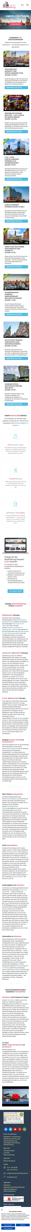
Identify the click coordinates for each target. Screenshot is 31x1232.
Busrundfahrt (15, 969)
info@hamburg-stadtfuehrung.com (17, 1173)
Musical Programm (9, 1161)
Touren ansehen (15, 24)
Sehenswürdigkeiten (11, 799)
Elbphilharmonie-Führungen (12, 1139)
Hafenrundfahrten (12, 852)
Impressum (7, 1185)
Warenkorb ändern (9, 1151)
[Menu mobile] (27, 5)
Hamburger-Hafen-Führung (12, 1143)
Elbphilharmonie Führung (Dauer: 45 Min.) (14, 206)
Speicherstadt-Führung (10, 1141)
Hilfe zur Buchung (9, 1155)
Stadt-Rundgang (11, 748)
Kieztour (4, 731)
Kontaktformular (11, 1177)
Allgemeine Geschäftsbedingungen (14, 1187)
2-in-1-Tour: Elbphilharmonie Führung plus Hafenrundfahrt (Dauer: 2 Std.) (12, 161)
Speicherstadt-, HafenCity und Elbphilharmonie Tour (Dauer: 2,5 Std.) (14, 72)
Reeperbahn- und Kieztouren (12, 1137)
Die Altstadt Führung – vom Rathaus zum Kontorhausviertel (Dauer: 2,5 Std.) (14, 343)
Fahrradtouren (11, 1000)
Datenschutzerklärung (10, 1189)
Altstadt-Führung (9, 1145)
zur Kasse (6, 1153)
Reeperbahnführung (18, 718)
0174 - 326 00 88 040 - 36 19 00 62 (12, 1169)
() (23, 5)
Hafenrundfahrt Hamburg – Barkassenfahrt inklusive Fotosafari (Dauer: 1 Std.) (13, 296)
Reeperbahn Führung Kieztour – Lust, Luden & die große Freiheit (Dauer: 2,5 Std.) (14, 116)
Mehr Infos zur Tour (14, 87)
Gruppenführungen (14, 1057)
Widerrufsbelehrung (9, 1191)
